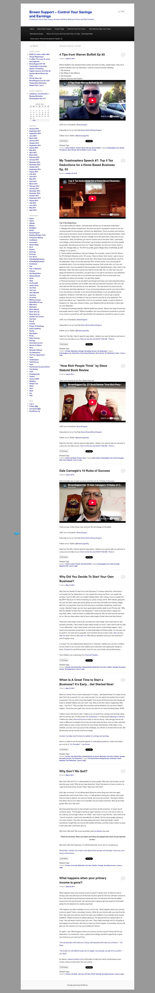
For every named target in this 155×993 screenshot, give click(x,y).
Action (67, 148)
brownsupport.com (113, 148)
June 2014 (32, 176)
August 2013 (33, 200)
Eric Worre (33, 257)
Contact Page (59, 29)
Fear (30, 266)
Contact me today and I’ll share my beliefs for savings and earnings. (84, 736)
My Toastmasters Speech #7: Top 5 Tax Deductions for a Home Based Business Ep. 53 (87, 164)
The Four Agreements (37, 355)
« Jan (34, 120)
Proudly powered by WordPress (77, 985)
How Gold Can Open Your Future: (100, 29)
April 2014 (32, 181)
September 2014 (35, 169)
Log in (31, 404)
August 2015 (33, 148)
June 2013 (32, 205)
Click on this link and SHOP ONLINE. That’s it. (97, 339)
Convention (33, 242)
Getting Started (87, 667)
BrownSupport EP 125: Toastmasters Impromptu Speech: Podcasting (38, 66)
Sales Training (34, 338)
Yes (30, 393)
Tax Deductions (102, 351)
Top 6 (31, 364)
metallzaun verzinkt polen (38, 94)
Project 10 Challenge (36, 326)
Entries (33, 406)
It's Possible (33, 283)
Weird (31, 386)
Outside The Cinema (36, 316)
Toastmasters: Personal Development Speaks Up (46, 39)
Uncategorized (34, 374)
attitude (32, 223)
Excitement (33, 264)
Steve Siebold (67, 460)
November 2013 (34, 193)
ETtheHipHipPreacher (36, 259)
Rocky (31, 336)
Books (67, 458)
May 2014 (32, 179)
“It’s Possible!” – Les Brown (80, 744)
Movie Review (34, 309)
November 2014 (34, 164)
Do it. (31, 247)
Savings (81, 351)
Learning (32, 295)
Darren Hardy (34, 245)
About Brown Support (44, 29)
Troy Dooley (33, 369)
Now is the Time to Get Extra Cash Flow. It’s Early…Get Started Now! (70, 34)
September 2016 (35, 133)
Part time (103, 667)
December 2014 (34, 162)
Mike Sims (33, 304)
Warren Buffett (81, 150)
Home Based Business (87, 353)
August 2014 (33, 172)
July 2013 (32, 203)
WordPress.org (34, 411)
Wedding (32, 381)
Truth (31, 372)
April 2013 (32, 210)
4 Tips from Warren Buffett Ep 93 (82, 54)
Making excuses (35, 300)
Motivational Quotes (36, 34)
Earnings (73, 458)
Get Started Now (86, 564)
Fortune (78, 148)
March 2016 (33, 138)
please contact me (75, 959)
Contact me (68, 649)
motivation (113, 758)
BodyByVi (32, 228)
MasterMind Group (35, 302)
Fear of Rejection (35, 268)
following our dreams (117, 716)
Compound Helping (36, 237)
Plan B (93, 974)
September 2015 (35, 145)
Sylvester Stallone (35, 350)
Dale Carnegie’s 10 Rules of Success (84, 470)
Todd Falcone (34, 362)
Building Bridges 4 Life (37, 235)
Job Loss (81, 974)
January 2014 (34, 188)
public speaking (35, 328)
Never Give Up (86, 148)
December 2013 (34, 191)
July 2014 (32, 174)
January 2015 (34, 160)
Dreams (32, 249)
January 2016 (34, 140)
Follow (65, 141)
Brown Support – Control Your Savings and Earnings (60, 13)
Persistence (63, 150)
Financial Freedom (91, 655)
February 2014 (34, 186)
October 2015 (34, 143)
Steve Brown (72, 150)
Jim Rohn (74, 974)
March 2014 (33, 184)
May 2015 (32, 150)
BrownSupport (82, 124)
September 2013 (35, 198)
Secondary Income (90, 351)
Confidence (33, 240)
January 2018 (34, 129)
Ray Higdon (33, 333)
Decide (122, 148)
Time (31, 357)
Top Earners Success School (39, 367)
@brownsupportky (82, 135)
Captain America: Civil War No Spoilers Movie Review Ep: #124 (40, 73)
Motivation (74, 351)
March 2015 (33, 155)
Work (31, 391)
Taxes (117, 353)
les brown (96, 756)
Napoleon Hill (63, 566)
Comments (35, 409)
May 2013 (32, 208)
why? (31, 388)
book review (96, 458)
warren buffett (96, 148)
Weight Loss (33, 383)
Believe (72, 148)
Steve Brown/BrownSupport (91, 130)
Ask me (116, 633)
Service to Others (35, 345)
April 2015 (32, 152)
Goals (31, 278)
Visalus (32, 376)
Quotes (31, 331)
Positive (109, 667)
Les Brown (98, 831)
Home (32, 29)
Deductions (76, 353)
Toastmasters (34, 360)
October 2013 (34, 195)
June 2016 (32, 136)
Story (84, 458)
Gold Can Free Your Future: (77, 29)
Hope (31, 281)
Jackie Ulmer (33, 285)
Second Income (80, 719)
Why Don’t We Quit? (73, 771)
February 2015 (34, 157)
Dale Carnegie (114, 564)
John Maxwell (34, 292)
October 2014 (34, 167)
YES (30, 395)
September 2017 (35, 131)
